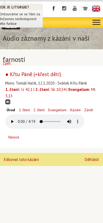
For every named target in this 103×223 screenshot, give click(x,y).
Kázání (75, 110)
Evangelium (57, 110)
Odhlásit (92, 159)
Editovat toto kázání (21, 159)
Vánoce (13, 137)
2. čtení (39, 110)
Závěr (88, 110)
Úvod (11, 110)
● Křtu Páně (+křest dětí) (33, 74)
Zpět (7, 63)
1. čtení (24, 110)
